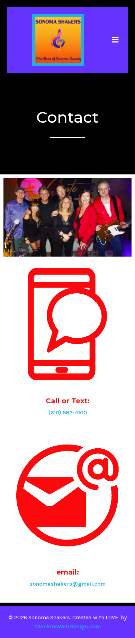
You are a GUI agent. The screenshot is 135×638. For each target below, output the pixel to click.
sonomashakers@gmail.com (67, 583)
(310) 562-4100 (67, 412)
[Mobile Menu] (115, 40)
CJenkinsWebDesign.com (67, 626)
